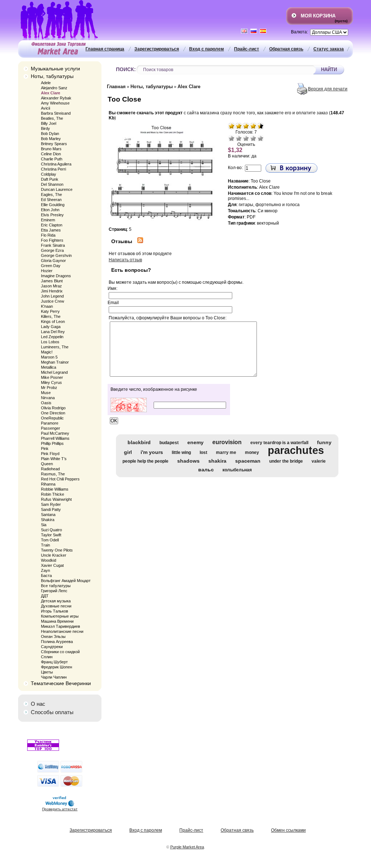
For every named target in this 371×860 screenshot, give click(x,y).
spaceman (247, 461)
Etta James (51, 230)
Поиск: (126, 69)
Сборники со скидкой (60, 652)
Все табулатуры (56, 585)
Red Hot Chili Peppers (60, 479)
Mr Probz (49, 387)
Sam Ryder (51, 504)
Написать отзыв (125, 259)
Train (45, 545)
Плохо (238, 138)
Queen (47, 464)
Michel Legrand (54, 372)
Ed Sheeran (51, 199)
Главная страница (105, 49)
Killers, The (51, 316)
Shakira (47, 519)
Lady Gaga (51, 326)
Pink (45, 448)
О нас (38, 704)
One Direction (53, 413)
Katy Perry (50, 311)
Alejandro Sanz (54, 88)
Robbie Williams (54, 489)
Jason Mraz (51, 286)
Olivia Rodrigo (53, 408)
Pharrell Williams (55, 438)
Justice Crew (52, 301)
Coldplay (48, 174)
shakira (217, 461)
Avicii (45, 108)
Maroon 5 (49, 357)
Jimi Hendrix (52, 291)
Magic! (47, 352)
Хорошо (253, 138)
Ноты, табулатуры (52, 76)
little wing (181, 452)
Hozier (47, 271)
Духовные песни (56, 606)
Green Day (51, 265)
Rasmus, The (53, 474)
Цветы (47, 672)
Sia (43, 525)
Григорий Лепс (54, 591)
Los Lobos (50, 342)
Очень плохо (231, 138)
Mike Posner (52, 377)
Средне (246, 138)
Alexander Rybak (56, 98)
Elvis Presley (52, 215)
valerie (319, 461)
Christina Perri (53, 169)
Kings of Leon (53, 321)
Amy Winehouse (55, 103)
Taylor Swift (51, 535)
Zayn (45, 570)
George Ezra (52, 250)
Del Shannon (52, 184)
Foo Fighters (52, 240)
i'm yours (152, 452)
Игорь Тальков (54, 611)
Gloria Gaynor (53, 260)
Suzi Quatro (51, 530)
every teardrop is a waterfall (279, 442)
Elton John (50, 210)
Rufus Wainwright (56, 499)
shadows (188, 461)
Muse (46, 392)
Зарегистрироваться (156, 49)
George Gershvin (56, 255)
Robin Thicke (52, 494)
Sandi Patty (51, 509)
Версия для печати (327, 88)
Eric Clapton (51, 225)
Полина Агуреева (57, 641)
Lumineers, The (54, 347)
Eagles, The (51, 194)
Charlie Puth (51, 159)
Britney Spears (54, 144)
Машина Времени (57, 621)
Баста (46, 575)
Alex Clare (50, 93)
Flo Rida (48, 235)
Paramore (49, 423)
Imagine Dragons (56, 276)
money (252, 452)
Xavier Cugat (52, 565)
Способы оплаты (52, 712)
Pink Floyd (50, 453)
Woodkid (48, 560)
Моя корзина (318, 16)
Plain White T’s (54, 458)
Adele (46, 83)
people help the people (145, 461)
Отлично (260, 138)
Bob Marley (51, 138)
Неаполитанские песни (62, 631)
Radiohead (50, 469)
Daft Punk (49, 179)
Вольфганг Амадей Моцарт (66, 580)
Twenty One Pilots (57, 550)
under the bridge (286, 461)
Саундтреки (52, 646)
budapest (169, 442)
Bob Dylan (50, 133)
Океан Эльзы (53, 636)
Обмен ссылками (288, 830)
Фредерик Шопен (56, 667)
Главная (116, 86)
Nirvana (48, 398)
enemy (195, 442)
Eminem (48, 220)
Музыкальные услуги (55, 68)
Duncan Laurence (56, 189)
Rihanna (48, 484)
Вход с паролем (206, 49)
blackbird (139, 442)
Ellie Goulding (52, 204)
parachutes (296, 450)
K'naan (47, 306)
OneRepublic (52, 418)
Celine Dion (51, 154)
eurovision (227, 442)
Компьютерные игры (60, 616)
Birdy (45, 128)
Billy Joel (48, 123)
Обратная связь (286, 49)
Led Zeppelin (52, 337)
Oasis (46, 403)
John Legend (52, 296)
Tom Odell (50, 540)
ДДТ (45, 596)
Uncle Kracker (53, 555)
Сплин (47, 657)
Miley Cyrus (51, 382)
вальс (206, 469)
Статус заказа (328, 49)
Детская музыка (56, 601)
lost (203, 452)
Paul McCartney (55, 433)
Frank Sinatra (53, 245)
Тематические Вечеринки (61, 683)
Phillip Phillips (52, 443)
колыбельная (237, 469)
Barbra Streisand (56, 113)
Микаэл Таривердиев (60, 626)
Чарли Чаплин (54, 677)
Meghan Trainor (55, 362)
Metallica (48, 367)
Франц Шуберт (54, 662)
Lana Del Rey (53, 331)
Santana (48, 514)
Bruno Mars (51, 149)
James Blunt (52, 281)
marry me (226, 452)
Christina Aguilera (56, 164)
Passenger (50, 428)
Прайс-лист (246, 49)
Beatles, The (52, 118)
